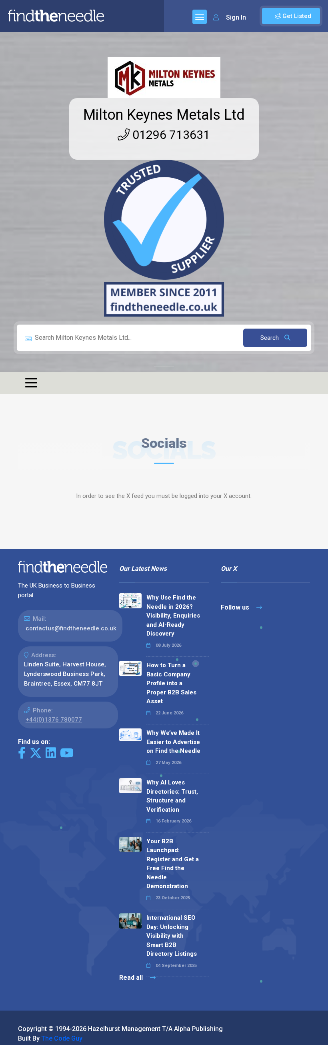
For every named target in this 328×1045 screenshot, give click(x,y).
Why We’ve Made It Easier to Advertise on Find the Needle (173, 741)
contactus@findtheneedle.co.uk (71, 628)
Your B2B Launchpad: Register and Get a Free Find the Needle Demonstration (172, 864)
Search (270, 337)
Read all (131, 977)
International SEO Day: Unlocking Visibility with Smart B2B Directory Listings (171, 935)
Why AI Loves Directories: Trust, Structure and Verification (172, 796)
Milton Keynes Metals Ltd (164, 114)
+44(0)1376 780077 (54, 719)
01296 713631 (170, 135)
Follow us (236, 607)
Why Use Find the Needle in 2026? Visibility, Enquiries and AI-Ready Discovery (173, 615)
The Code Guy (61, 1038)
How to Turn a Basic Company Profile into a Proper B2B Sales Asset (171, 683)
